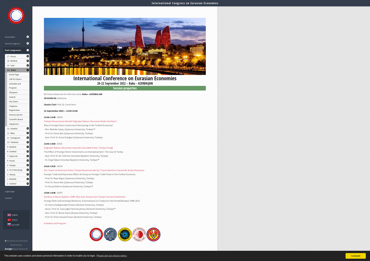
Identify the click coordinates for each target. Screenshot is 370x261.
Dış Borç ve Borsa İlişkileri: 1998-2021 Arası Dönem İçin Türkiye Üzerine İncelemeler (84, 196)
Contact (8, 198)
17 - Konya (11, 56)
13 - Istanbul (12, 128)
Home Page (14, 74)
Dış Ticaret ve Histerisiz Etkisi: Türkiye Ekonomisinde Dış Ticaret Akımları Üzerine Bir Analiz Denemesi (94, 170)
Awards (12, 97)
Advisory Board (15, 114)
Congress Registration (14, 108)
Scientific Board (16, 119)
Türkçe (14, 219)
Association (10, 37)
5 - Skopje (11, 165)
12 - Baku (11, 133)
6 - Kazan (11, 160)
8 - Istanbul (11, 151)
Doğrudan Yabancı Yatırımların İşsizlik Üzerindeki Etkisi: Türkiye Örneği (78, 147)
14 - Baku (11, 70)
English (15, 215)
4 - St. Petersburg (14, 170)
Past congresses (13, 50)
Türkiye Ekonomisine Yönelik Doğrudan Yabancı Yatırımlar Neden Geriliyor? (80, 121)
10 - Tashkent (12, 142)
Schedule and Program (15, 85)
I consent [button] (355, 256)
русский (15, 224)
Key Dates (13, 101)
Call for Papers (15, 79)
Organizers (14, 124)
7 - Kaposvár (12, 156)
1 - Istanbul (11, 183)
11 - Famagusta (13, 137)
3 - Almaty (11, 174)
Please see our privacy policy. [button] (112, 256)
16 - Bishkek (12, 61)
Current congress (12, 43)
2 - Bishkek (11, 179)
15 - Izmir (11, 65)
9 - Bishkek (11, 147)
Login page (10, 191)
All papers (13, 92)
